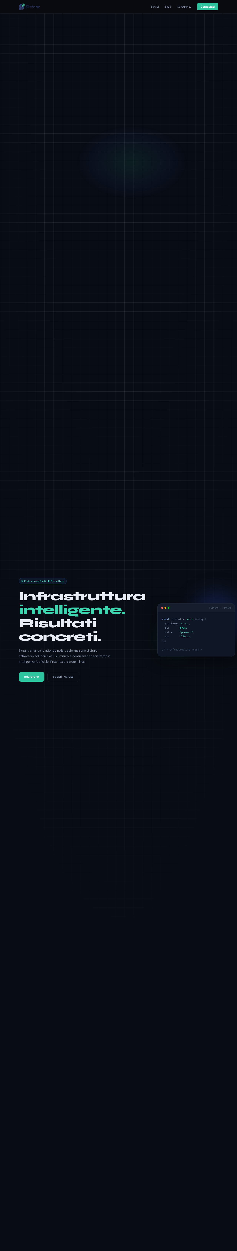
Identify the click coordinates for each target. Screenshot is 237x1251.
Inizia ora (31, 676)
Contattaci (208, 6)
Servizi (155, 6)
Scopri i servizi (63, 676)
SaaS (168, 6)
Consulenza (184, 6)
